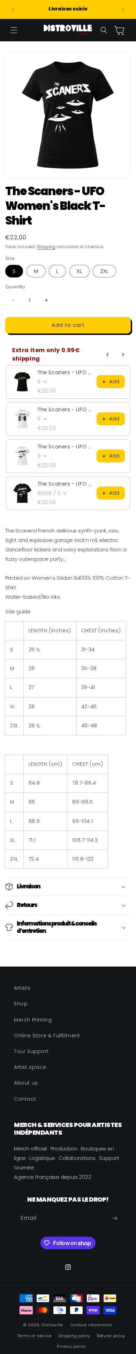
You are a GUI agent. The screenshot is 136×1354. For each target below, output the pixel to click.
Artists (22, 987)
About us (26, 1082)
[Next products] (123, 354)
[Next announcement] (123, 9)
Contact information (91, 1325)
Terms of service (34, 1336)
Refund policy (111, 1336)
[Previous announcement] (13, 9)
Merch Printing (33, 1019)
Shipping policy (74, 1336)
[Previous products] (107, 354)
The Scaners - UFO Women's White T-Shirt (65, 409)
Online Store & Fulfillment (47, 1035)
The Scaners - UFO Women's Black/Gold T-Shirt (65, 372)
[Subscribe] (114, 1218)
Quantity (15, 286)
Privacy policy (71, 1346)
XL (79, 271)
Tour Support (31, 1051)
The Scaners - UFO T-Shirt (65, 483)
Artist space (30, 1067)
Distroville (52, 1325)
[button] (14, 30)
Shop (21, 1003)
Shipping (46, 246)
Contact (25, 1098)
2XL (104, 271)
